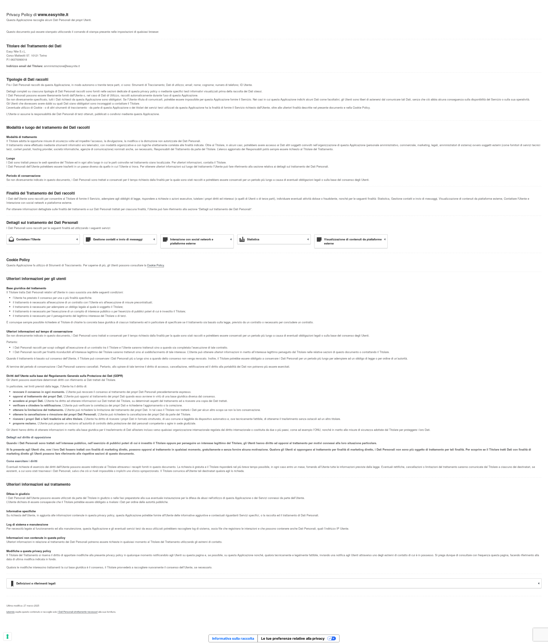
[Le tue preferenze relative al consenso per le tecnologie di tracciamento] (7, 636)
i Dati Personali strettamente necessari (78, 611)
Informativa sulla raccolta (233, 638)
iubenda (10, 611)
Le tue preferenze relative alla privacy (293, 638)
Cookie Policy (155, 265)
